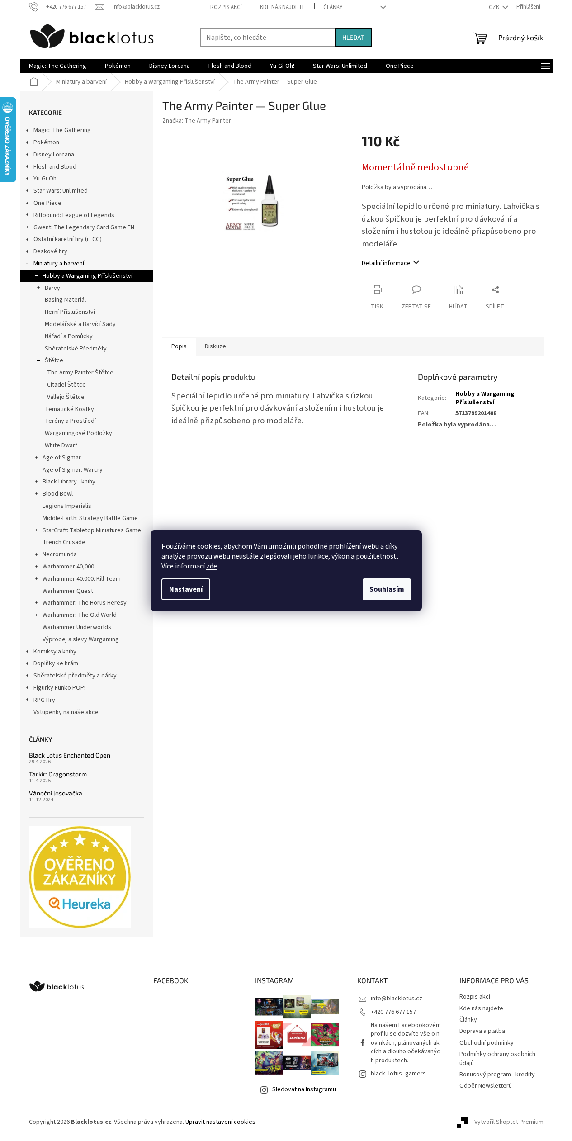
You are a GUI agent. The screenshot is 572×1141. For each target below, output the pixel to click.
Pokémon (46, 142)
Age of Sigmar (62, 457)
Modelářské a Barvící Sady (80, 324)
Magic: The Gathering (62, 130)
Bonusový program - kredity (497, 1074)
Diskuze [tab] (215, 346)
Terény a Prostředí (70, 421)
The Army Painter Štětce (80, 372)
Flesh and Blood (54, 166)
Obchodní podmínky (486, 1042)
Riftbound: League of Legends (73, 215)
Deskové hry (50, 251)
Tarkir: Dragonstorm (58, 774)
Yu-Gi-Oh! (45, 178)
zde (211, 566)
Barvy (52, 288)
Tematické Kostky (69, 409)
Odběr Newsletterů (485, 1085)
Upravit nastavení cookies (220, 1122)
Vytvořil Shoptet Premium (509, 1122)
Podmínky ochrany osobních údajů (497, 1058)
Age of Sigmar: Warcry (73, 469)
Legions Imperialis (67, 506)
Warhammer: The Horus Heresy (85, 602)
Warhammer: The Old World (80, 615)
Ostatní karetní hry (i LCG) (67, 239)
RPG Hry (44, 700)
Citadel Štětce (66, 384)
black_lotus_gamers (398, 1073)
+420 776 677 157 (393, 1012)
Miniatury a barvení (58, 263)
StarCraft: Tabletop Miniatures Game (92, 530)
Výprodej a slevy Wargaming (81, 639)
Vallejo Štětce (66, 397)
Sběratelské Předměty (76, 348)
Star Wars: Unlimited (60, 190)
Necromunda (60, 554)
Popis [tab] (179, 346)
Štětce (54, 360)
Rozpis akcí (226, 7)
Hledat (353, 37)
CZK (495, 7)
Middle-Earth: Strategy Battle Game (90, 518)
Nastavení (186, 589)
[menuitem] (57, 66)
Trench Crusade (64, 542)
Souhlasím (386, 589)
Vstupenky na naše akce (66, 712)
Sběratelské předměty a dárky (75, 675)
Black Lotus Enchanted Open (69, 755)
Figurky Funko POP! (59, 687)
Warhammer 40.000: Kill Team (82, 578)
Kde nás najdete (282, 7)
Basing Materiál (65, 299)
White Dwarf (61, 445)
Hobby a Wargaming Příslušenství (87, 275)
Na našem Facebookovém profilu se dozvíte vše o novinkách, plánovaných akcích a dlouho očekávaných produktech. (406, 1043)
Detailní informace (386, 263)
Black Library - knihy (69, 481)
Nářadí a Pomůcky (69, 336)
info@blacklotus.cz (396, 998)
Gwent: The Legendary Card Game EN (83, 227)
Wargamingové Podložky (78, 433)
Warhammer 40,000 (68, 566)
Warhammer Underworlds (77, 627)
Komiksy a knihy (54, 651)
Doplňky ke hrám (55, 663)
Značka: (196, 120)
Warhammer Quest (68, 591)
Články (333, 7)
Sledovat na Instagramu (304, 1089)
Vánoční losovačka (55, 793)
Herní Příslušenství (70, 312)
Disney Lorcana (53, 154)
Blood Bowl (58, 493)
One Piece (47, 203)
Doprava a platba (482, 1031)
